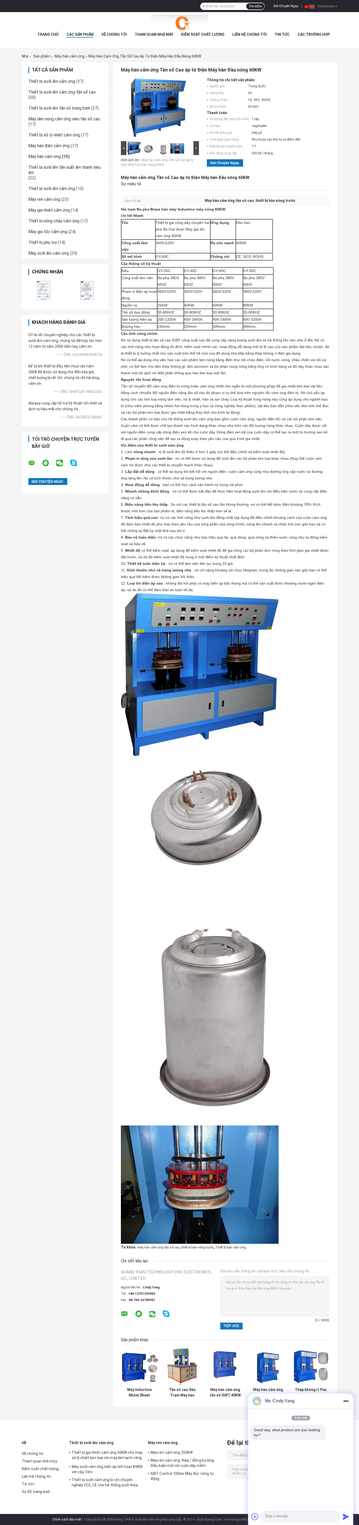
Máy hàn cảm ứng (70, 56)
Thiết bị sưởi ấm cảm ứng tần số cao (62, 92)
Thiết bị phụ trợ (42, 242)
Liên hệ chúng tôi (249, 34)
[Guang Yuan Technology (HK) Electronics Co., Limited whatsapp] (48, 463)
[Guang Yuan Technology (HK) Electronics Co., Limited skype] (77, 463)
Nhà (25, 56)
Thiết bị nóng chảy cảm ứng (53, 220)
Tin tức (282, 34)
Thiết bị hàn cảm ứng (230, 1247)
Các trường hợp (314, 34)
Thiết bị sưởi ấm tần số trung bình (59, 108)
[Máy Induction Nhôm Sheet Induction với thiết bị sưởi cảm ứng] (139, 1366)
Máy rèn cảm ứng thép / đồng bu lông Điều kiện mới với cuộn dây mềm (182, 1463)
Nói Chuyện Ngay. (286, 6)
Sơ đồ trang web (36, 1492)
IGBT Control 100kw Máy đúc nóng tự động (182, 1476)
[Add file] (255, 1516)
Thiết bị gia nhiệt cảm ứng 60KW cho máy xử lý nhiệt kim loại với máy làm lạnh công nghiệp (107, 1455)
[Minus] (346, 1401)
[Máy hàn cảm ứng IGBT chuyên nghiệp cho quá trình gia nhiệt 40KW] (267, 1366)
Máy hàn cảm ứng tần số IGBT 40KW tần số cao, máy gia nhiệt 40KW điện (225, 1393)
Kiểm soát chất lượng (202, 34)
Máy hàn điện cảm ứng (49, 145)
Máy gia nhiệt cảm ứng (49, 210)
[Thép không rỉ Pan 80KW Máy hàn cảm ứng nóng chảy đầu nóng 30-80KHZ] (310, 1366)
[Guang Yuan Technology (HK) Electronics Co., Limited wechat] (62, 463)
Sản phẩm (41, 56)
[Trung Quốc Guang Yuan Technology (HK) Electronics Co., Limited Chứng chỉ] (43, 290)
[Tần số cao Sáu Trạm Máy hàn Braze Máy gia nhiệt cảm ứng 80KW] (182, 1366)
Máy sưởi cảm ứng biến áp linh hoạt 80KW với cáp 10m (107, 1469)
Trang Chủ (48, 34)
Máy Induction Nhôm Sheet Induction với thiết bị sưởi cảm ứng (139, 1393)
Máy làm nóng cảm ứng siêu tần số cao (64, 118)
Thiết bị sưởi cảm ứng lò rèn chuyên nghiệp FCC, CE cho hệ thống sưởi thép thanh (105, 1483)
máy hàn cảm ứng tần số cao (158, 1247)
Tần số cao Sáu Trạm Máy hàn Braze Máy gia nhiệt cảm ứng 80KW (182, 1393)
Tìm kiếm (255, 6)
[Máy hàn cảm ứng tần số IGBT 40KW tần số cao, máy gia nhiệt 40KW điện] (225, 1366)
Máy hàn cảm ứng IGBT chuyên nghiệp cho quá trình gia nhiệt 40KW (268, 1393)
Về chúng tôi (114, 34)
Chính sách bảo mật (66, 1519)
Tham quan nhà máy (154, 34)
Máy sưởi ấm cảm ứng (48, 253)
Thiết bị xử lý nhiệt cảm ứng (54, 134)
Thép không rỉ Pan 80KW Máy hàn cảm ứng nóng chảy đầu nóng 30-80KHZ (311, 1393)
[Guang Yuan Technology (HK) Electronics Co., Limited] (179, 22)
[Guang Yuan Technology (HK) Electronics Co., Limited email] (35, 463)
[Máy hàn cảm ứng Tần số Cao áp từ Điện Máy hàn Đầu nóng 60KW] (157, 109)
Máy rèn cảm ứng (44, 199)
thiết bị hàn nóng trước (197, 1247)
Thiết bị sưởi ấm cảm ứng (51, 81)
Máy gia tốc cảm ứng (47, 231)
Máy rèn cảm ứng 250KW (172, 1452)
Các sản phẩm (80, 34)
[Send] (346, 1516)
